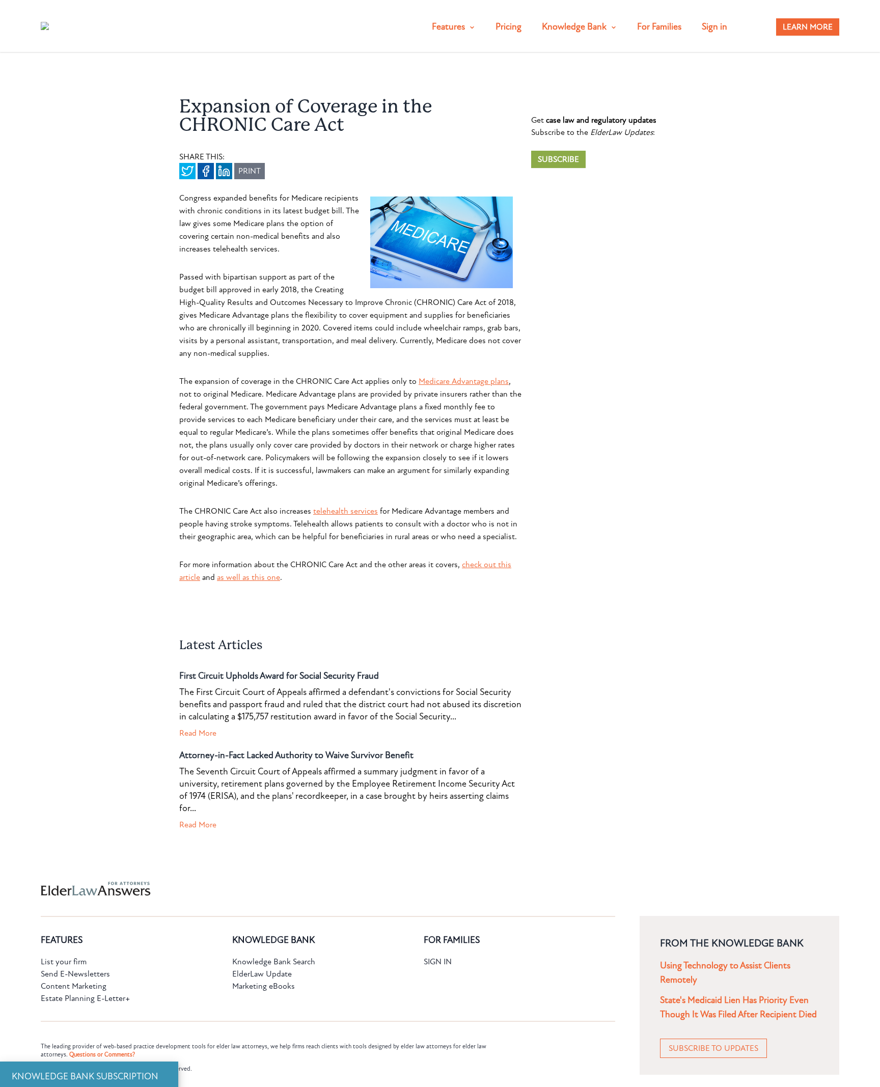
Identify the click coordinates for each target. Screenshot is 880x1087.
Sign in (714, 26)
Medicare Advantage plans (464, 381)
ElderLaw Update (262, 974)
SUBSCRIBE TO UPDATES (713, 1048)
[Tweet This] (187, 171)
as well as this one (248, 577)
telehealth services (345, 511)
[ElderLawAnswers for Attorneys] (407, 889)
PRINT (249, 171)
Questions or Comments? (102, 1054)
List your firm (64, 962)
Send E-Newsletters (75, 974)
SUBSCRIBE (558, 159)
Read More (197, 733)
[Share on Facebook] (206, 171)
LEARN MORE (808, 27)
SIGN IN (438, 962)
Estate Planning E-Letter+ (85, 998)
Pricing (508, 26)
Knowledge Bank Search (273, 962)
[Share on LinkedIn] (224, 171)
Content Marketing (73, 986)
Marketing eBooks (263, 986)
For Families (659, 26)
